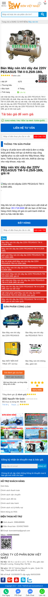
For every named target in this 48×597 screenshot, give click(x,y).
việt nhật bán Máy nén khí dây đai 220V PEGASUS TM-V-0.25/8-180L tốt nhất (23, 281)
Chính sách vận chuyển (11, 495)
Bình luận (16, 75)
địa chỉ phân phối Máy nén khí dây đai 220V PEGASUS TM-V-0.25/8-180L (20, 262)
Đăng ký (42, 466)
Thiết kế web (26, 586)
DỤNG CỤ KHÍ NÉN (19, 22)
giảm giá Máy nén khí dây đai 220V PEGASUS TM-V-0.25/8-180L (23, 256)
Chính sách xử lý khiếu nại (12, 507)
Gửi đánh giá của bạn (13, 372)
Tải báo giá (42, 81)
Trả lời (5, 404)
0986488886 (19, 522)
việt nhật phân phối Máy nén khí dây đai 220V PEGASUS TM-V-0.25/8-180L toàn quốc (21, 294)
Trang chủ (5, 22)
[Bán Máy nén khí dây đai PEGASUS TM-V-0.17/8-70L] (35, 327)
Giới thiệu (5, 486)
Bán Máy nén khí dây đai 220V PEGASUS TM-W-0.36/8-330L (11, 335)
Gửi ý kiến (37, 390)
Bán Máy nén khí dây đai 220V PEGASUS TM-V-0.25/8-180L (22, 243)
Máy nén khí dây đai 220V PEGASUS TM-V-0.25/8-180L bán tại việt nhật (23, 287)
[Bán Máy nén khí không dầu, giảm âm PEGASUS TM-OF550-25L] (35, 357)
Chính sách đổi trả (8, 499)
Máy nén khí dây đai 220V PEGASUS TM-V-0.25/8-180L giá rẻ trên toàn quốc (23, 300)
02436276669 (22, 526)
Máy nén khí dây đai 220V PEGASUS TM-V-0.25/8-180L (23, 250)
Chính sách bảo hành (10, 503)
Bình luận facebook (14, 377)
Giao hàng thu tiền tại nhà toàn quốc (25, 120)
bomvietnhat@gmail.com (19, 531)
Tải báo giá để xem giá (17, 114)
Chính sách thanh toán (10, 490)
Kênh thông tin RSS (9, 512)
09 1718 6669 (17, 208)
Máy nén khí (33, 22)
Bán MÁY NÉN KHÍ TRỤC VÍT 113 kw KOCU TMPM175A (10, 364)
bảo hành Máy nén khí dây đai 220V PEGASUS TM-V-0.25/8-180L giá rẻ (23, 275)
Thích (13, 405)
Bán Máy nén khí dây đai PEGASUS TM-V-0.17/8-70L (34, 335)
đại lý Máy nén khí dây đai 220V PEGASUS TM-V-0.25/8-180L (23, 269)
